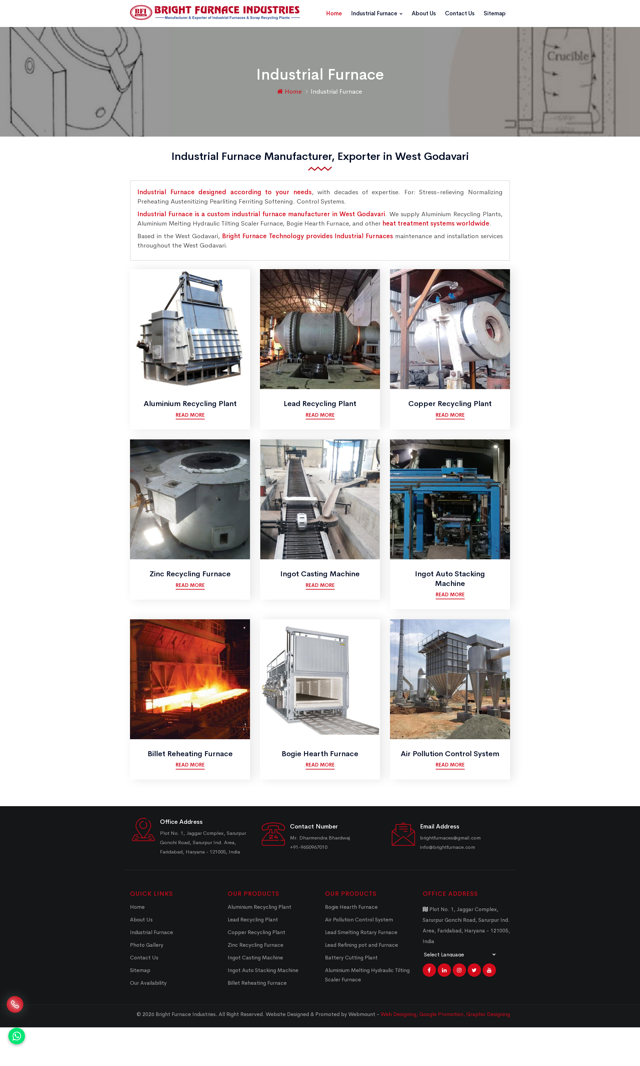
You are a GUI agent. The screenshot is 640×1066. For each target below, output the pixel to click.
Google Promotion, (442, 1014)
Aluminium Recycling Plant (190, 403)
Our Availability (148, 982)
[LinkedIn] (444, 970)
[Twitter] (474, 970)
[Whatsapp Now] (16, 1036)
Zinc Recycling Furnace (190, 574)
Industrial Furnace (375, 13)
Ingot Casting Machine (320, 574)
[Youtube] (489, 970)
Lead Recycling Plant (320, 403)
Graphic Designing (488, 1014)
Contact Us (460, 13)
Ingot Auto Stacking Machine (450, 578)
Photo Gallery (146, 944)
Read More (190, 415)
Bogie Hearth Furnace (320, 754)
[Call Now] (15, 1007)
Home (334, 13)
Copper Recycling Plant (450, 403)
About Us (424, 13)
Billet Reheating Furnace (190, 754)
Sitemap (495, 13)
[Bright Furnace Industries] (215, 12)
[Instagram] (459, 970)
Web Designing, (399, 1014)
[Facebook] (429, 970)
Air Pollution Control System (450, 754)
